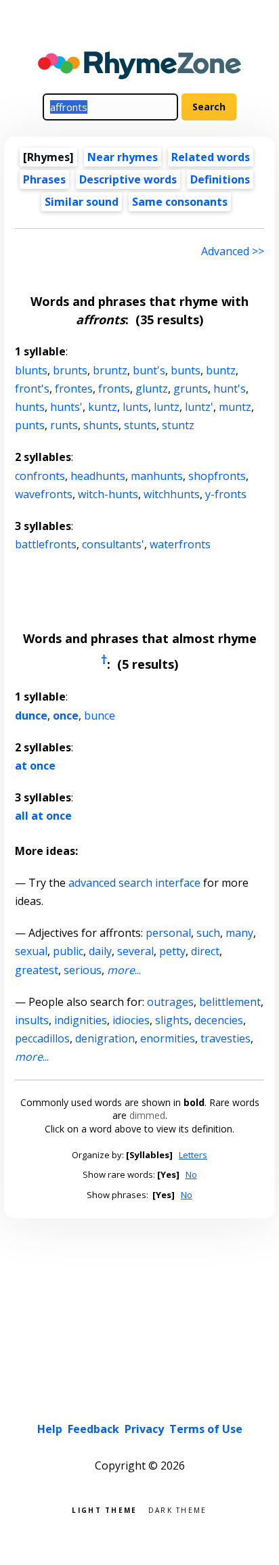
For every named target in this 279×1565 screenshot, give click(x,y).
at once (35, 765)
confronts (40, 475)
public (68, 951)
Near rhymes (122, 157)
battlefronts (46, 544)
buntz (221, 370)
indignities (80, 1020)
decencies (218, 1020)
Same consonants (180, 201)
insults (32, 1020)
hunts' (66, 406)
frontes (74, 388)
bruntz (110, 370)
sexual (31, 951)
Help (49, 1428)
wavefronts (43, 494)
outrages (170, 1001)
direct (205, 951)
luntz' (199, 406)
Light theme (104, 1509)
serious (83, 970)
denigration (105, 1038)
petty (172, 951)
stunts (140, 425)
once (66, 715)
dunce (31, 715)
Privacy (144, 1428)
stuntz (178, 425)
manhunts (157, 475)
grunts (190, 388)
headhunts (97, 475)
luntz (166, 406)
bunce (99, 715)
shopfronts (217, 475)
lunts (135, 406)
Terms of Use (205, 1428)
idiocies (131, 1020)
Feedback (93, 1428)
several (135, 951)
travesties (225, 1038)
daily (100, 951)
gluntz (151, 388)
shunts (101, 425)
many (239, 932)
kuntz (102, 406)
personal (168, 932)
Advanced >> (232, 251)
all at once (43, 815)
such (208, 932)
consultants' (113, 544)
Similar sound (82, 201)
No (191, 1174)
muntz (235, 406)
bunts (185, 370)
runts (64, 425)
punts (30, 425)
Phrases (44, 179)
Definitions (220, 179)
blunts (31, 370)
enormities (167, 1038)
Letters (193, 1155)
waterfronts (180, 544)
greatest (36, 970)
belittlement (230, 1001)
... (124, 970)
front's (32, 388)
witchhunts (172, 494)
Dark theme (177, 1509)
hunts (30, 406)
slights (172, 1020)
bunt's (149, 370)
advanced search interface (134, 882)
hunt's (229, 388)
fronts (114, 388)
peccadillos (42, 1038)
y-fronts (225, 494)
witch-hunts (108, 494)
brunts (70, 370)
